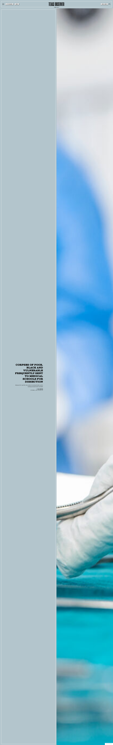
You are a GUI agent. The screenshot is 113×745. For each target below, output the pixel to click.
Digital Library (104, 4)
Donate (17, 4)
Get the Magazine (9, 4)
